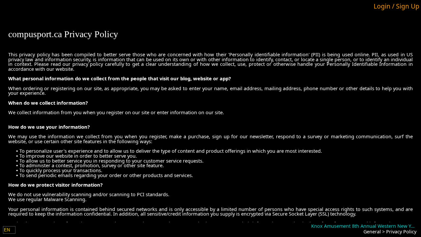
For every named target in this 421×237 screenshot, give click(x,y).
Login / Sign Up (396, 6)
